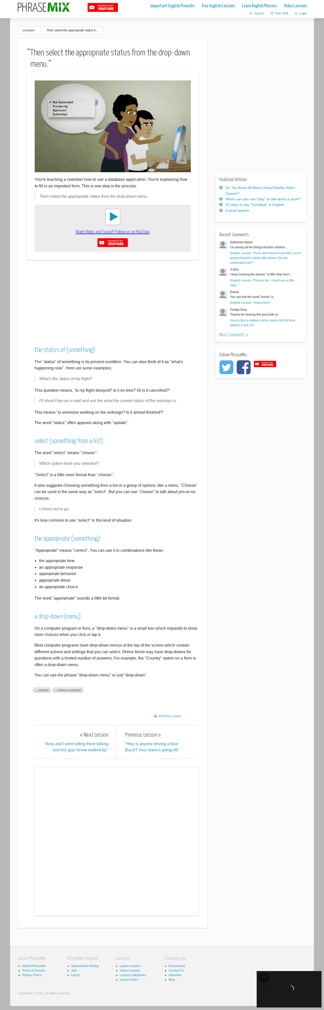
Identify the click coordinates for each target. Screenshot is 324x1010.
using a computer (69, 689)
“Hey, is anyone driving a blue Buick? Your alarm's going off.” (152, 742)
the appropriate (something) (67, 538)
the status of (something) (64, 350)
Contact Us (176, 970)
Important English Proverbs (173, 6)
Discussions (177, 966)
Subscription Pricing (85, 966)
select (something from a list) (68, 441)
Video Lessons (295, 6)
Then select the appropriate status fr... (72, 30)
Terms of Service (33, 970)
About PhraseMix (34, 966)
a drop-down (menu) (57, 616)
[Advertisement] (112, 299)
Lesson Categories (133, 975)
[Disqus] (117, 840)
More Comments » (233, 335)
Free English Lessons (218, 6)
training (43, 689)
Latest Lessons (130, 966)
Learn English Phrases (259, 6)
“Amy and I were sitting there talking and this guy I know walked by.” (76, 742)
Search (258, 13)
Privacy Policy (32, 975)
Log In (75, 975)
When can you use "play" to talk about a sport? (263, 199)
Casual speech (237, 210)
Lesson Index (129, 979)
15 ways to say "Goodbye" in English (255, 205)
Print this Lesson (170, 716)
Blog (172, 979)
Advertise (175, 975)
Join (74, 970)
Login (302, 13)
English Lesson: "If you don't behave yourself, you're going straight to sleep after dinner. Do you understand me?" (265, 258)
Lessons (28, 30)
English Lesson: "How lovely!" (250, 302)
